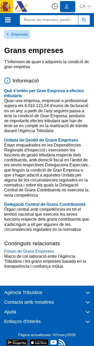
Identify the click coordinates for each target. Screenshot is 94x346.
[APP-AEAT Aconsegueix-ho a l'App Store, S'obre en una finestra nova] (39, 342)
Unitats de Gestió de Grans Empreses (41, 140)
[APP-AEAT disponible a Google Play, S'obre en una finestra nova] (16, 342)
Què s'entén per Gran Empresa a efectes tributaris (44, 93)
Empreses (19, 34)
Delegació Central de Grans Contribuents (45, 204)
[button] (85, 6)
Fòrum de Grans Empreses (29, 251)
